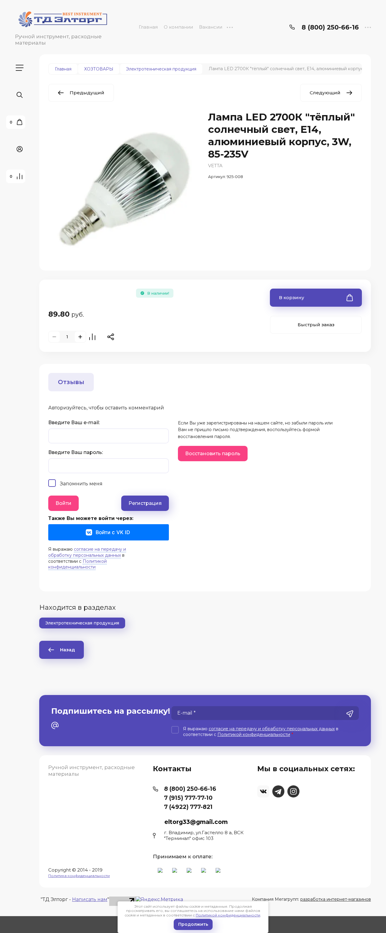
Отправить (350, 713)
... (229, 27)
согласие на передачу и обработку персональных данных (87, 552)
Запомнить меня (81, 484)
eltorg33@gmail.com (196, 822)
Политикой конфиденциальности (228, 915)
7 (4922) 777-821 (188, 806)
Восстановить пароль (212, 453)
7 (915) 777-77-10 (188, 797)
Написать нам (89, 899)
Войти (63, 503)
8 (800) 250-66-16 (330, 27)
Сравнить (92, 337)
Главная (148, 27)
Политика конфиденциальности (79, 875)
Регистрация (145, 503)
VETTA (215, 165)
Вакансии (210, 27)
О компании (178, 27)
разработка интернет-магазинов (335, 899)
